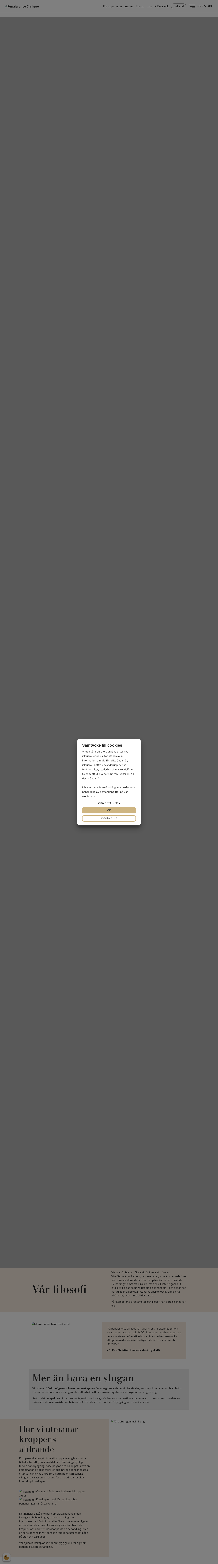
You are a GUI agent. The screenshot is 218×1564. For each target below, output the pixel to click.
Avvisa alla (109, 818)
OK (109, 810)
